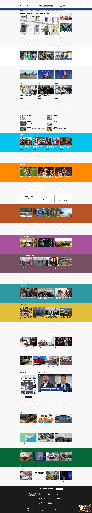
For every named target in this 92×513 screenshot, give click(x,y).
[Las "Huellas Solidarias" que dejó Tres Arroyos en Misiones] (52, 141)
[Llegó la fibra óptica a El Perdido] (39, 261)
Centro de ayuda (55, 508)
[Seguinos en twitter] (32, 488)
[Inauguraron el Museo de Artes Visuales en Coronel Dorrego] (52, 261)
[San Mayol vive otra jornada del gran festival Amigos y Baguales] (63, 437)
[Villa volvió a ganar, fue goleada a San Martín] (49, 129)
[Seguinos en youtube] (30, 488)
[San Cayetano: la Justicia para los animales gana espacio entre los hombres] (26, 311)
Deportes (50, 10)
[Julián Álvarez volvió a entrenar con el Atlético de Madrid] (63, 171)
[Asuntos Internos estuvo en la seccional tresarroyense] (39, 26)
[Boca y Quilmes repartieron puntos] (63, 55)
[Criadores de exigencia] (26, 456)
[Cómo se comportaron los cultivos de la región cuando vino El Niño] (39, 456)
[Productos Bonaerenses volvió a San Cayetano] (39, 311)
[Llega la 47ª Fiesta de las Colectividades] (39, 141)
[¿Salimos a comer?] (63, 89)
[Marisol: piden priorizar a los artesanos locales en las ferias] (66, 261)
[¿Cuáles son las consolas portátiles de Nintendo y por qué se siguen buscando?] (46, 341)
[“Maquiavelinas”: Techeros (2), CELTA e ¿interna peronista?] (28, 418)
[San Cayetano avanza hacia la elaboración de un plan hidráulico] (52, 311)
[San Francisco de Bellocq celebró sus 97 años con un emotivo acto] (46, 437)
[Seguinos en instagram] (33, 488)
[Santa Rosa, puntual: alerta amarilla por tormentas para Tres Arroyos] (28, 437)
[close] (90, 504)
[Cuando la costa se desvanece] (66, 212)
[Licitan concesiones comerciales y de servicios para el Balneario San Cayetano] (66, 311)
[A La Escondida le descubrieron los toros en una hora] (52, 456)
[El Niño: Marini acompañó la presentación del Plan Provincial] (28, 292)
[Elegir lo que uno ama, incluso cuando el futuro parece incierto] (46, 74)
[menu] (21, 5)
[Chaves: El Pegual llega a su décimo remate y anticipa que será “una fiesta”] (63, 242)
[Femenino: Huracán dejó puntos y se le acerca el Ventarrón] (46, 55)
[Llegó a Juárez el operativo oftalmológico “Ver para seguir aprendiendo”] (63, 292)
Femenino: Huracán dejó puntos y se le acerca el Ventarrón (59, 10)
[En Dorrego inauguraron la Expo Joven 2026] (26, 261)
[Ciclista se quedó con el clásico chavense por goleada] (66, 16)
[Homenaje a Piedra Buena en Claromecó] (52, 212)
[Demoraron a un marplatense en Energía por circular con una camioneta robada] (26, 360)
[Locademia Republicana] (46, 418)
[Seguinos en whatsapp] (29, 488)
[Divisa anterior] (59, 196)
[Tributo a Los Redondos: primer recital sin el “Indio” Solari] (66, 141)
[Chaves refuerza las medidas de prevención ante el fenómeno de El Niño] (28, 242)
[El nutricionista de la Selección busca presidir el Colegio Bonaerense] (63, 341)
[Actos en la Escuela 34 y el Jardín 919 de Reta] (39, 212)
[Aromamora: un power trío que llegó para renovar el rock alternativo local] (26, 141)
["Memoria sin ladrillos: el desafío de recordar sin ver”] (63, 418)
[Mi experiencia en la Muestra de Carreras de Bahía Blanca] (63, 74)
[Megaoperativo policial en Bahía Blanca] (66, 360)
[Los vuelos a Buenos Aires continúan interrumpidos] (28, 74)
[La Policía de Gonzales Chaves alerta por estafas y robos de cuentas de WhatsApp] (46, 242)
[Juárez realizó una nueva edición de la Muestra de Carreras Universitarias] (46, 292)
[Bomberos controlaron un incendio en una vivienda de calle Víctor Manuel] (39, 360)
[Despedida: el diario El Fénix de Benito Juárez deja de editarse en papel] (39, 475)
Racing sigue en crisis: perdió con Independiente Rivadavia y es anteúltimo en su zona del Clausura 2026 (37, 10)
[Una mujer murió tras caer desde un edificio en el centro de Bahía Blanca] (52, 360)
